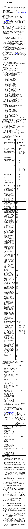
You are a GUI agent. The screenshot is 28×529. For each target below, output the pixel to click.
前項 (5, 53)
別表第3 (16, 53)
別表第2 (24, 12)
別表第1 (18, 12)
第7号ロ (12, 413)
